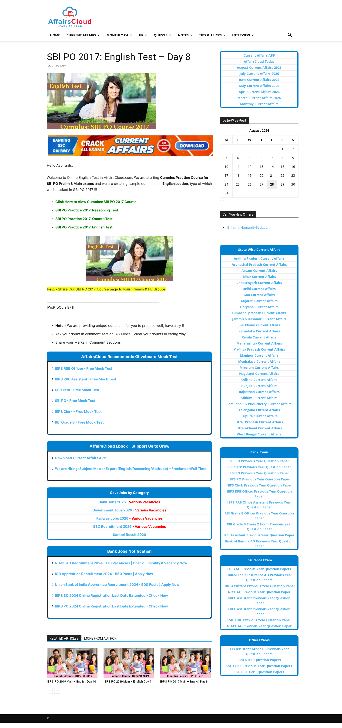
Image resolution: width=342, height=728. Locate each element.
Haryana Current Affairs (259, 307)
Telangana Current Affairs (259, 410)
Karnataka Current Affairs (259, 331)
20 (261, 175)
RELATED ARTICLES (64, 638)
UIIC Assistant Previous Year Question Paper (259, 586)
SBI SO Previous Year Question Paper (259, 473)
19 (249, 175)
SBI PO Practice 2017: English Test (84, 227)
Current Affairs (81, 35)
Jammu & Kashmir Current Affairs (259, 319)
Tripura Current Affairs (259, 416)
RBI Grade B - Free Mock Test (79, 422)
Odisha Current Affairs (259, 379)
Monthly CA (117, 35)
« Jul (223, 200)
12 (249, 166)
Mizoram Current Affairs (259, 367)
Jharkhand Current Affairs (259, 325)
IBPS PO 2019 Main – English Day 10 (71, 681)
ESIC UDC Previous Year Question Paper (259, 620)
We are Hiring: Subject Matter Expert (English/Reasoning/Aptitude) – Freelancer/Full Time (130, 468)
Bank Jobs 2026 (129, 502)
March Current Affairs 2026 (259, 98)
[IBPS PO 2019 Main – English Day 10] (73, 663)
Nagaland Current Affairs (259, 373)
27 (261, 184)
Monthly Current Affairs (259, 104)
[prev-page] (50, 691)
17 (226, 175)
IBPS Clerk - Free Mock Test (78, 411)
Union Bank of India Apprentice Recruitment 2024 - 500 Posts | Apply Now (117, 584)
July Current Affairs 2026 (259, 73)
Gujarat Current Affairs (259, 301)
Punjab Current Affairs (259, 385)
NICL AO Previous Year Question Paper (259, 592)
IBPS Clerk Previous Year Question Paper (259, 485)
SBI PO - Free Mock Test (75, 400)
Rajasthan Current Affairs (259, 392)
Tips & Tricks (210, 35)
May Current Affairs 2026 (259, 85)
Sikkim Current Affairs (259, 398)
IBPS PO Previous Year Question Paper (259, 479)
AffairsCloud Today (259, 61)
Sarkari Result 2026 (129, 534)
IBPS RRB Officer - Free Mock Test (83, 368)
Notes (183, 35)
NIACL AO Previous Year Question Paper (259, 626)
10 (226, 166)
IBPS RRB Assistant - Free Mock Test (85, 379)
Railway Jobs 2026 (129, 518)
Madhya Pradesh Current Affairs (259, 349)
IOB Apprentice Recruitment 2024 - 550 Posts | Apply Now (104, 574)
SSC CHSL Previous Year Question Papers (259, 666)
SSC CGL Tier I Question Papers (259, 672)
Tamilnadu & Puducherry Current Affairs (259, 404)
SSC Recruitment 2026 (129, 526)
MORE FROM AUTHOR (100, 638)
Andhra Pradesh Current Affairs (259, 258)
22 (282, 175)
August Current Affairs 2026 (259, 67)
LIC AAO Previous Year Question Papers (259, 569)
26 (249, 184)
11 (238, 166)
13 (261, 166)
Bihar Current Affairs (259, 276)
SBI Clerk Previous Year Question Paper (259, 467)
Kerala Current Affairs (259, 337)
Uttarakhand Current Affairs (259, 428)
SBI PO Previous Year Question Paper (259, 461)
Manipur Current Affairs (259, 355)
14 (272, 166)
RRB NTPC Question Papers (259, 660)
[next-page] (57, 691)
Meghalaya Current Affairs (259, 361)
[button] (289, 35)
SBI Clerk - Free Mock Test (77, 390)
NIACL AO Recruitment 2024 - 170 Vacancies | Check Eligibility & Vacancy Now (121, 563)
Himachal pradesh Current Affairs (259, 313)
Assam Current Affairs (259, 270)
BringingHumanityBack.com (248, 227)
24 (226, 184)
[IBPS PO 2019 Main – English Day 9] (129, 663)
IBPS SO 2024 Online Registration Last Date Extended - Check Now (111, 595)
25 (238, 184)
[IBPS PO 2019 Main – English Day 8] (186, 663)
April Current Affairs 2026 (259, 92)
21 (272, 175)
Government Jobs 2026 (129, 510)
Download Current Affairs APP (80, 458)
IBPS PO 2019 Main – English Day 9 (127, 681)
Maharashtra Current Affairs (259, 343)
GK (141, 35)
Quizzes (161, 35)
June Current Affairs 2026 (259, 79)
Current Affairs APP (259, 55)
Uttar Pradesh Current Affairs (259, 422)
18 (238, 175)
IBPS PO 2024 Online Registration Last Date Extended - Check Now (111, 606)
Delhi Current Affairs (259, 288)
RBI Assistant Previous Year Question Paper (259, 535)
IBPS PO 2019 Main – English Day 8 (184, 681)
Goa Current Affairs (259, 295)
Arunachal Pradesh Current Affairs (259, 264)
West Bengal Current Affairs (259, 434)
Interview (241, 35)
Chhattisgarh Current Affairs (259, 282)
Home (55, 35)
